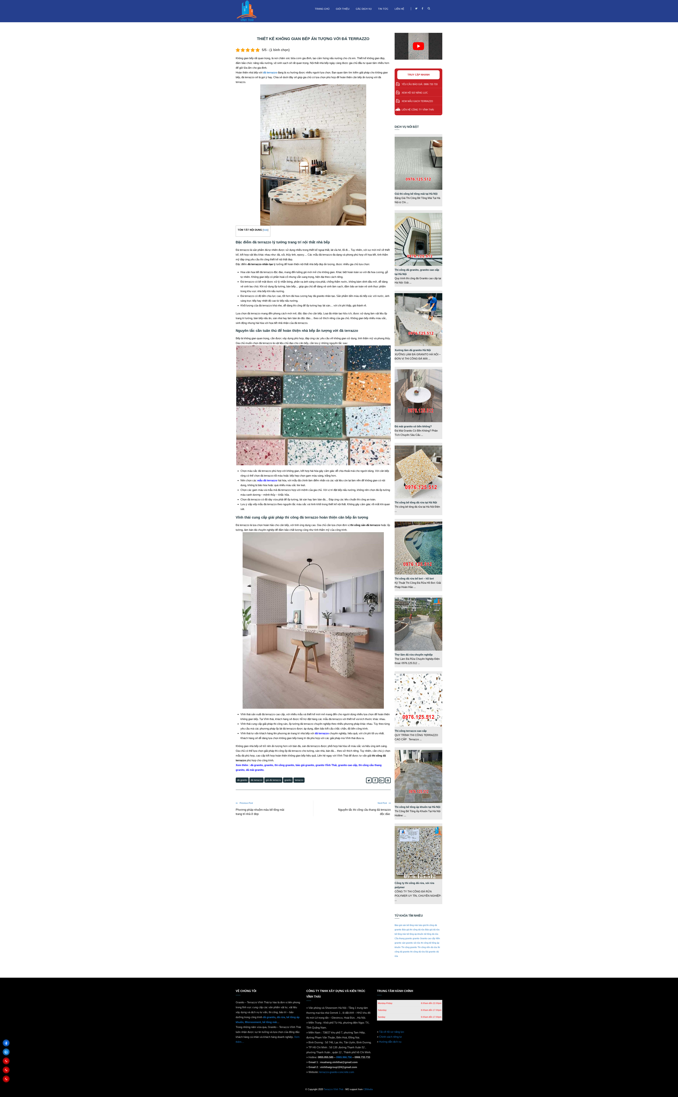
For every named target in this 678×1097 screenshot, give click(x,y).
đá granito (269, 1017)
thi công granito (284, 765)
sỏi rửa (417, 943)
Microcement (253, 1022)
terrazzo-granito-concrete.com (336, 1072)
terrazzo (299, 780)
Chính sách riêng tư (390, 1036)
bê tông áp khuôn (415, 934)
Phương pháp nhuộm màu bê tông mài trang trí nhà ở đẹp (260, 811)
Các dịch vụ (364, 8)
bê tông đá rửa (431, 934)
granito (268, 765)
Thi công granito (409, 947)
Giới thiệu (342, 8)
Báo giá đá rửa (432, 929)
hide (265, 230)
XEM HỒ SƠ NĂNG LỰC (415, 92)
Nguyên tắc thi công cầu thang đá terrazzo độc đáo (364, 811)
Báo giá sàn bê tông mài (406, 925)
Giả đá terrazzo (273, 780)
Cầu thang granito (403, 938)
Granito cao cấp (427, 938)
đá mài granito (255, 769)
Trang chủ (322, 8)
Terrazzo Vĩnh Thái (333, 1089)
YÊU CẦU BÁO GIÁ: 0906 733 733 (420, 84)
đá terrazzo (270, 72)
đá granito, (257, 765)
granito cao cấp (347, 765)
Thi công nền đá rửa (427, 947)
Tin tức (383, 8)
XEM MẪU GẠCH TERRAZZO (417, 101)
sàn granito (407, 943)
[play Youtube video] (418, 46)
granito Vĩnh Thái (326, 765)
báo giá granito (305, 765)
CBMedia (368, 1089)
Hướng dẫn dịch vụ (390, 1041)
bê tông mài (400, 934)
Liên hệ (399, 8)
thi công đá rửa (417, 951)
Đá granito (242, 780)
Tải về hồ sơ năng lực (391, 1031)
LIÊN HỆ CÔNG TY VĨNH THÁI (418, 109)
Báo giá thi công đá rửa (413, 929)
